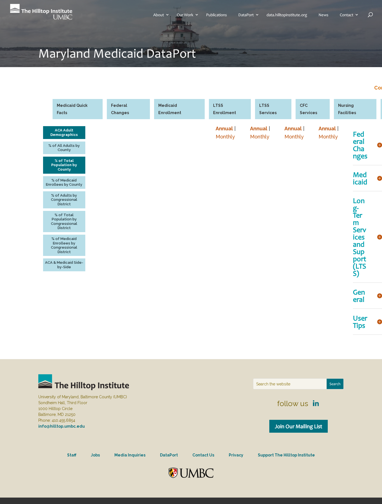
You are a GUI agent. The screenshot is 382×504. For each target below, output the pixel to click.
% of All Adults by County (64, 147)
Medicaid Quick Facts (72, 109)
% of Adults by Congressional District (64, 199)
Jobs (95, 455)
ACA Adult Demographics (64, 132)
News (323, 14)
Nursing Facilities (347, 109)
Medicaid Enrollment (169, 109)
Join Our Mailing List (298, 426)
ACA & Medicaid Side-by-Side (64, 264)
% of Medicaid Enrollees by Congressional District (64, 245)
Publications (216, 14)
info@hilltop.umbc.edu (61, 426)
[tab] (78, 109)
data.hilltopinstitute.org (287, 14)
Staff (71, 455)
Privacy (236, 455)
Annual (224, 128)
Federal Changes (120, 109)
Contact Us (203, 455)
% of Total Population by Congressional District (64, 221)
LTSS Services (268, 109)
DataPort (246, 14)
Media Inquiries (129, 455)
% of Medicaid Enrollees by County (64, 182)
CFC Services (308, 109)
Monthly (225, 137)
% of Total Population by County (64, 165)
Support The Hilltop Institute (286, 455)
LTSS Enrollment (224, 109)
